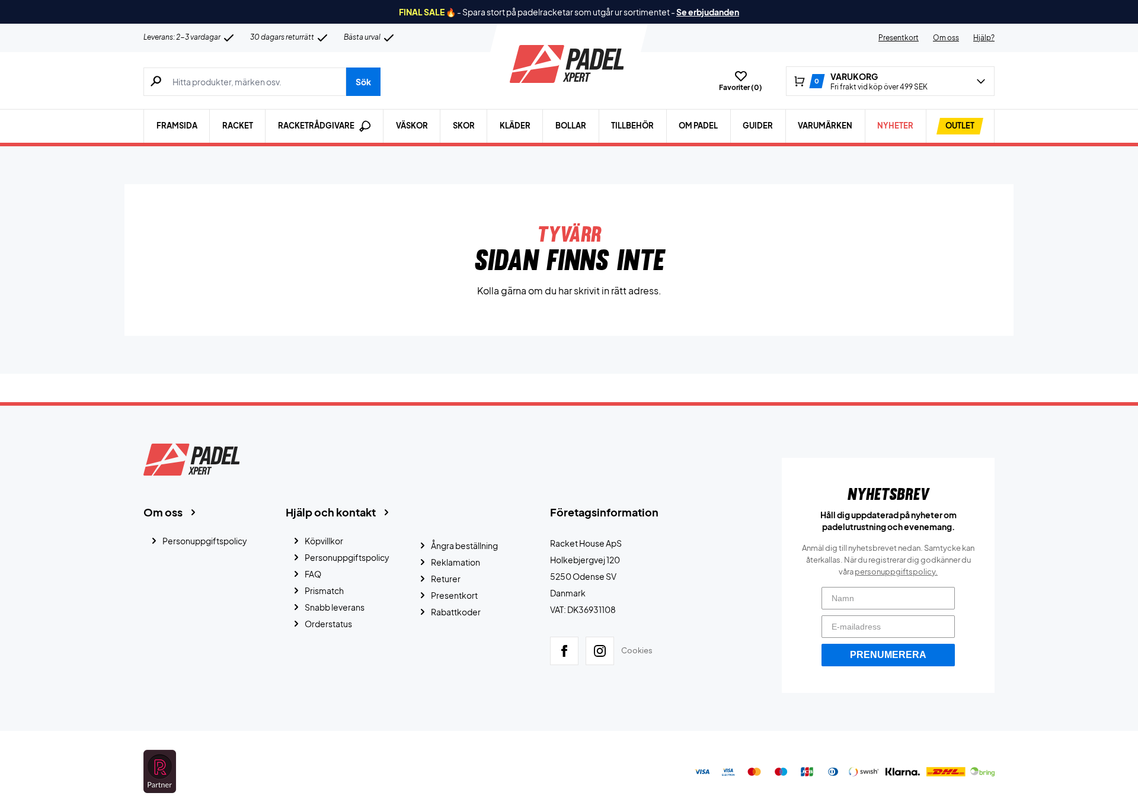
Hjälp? (984, 37)
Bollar (570, 125)
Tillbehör (632, 125)
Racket (237, 125)
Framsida (176, 125)
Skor (464, 125)
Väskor (412, 125)
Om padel (698, 125)
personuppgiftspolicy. (896, 571)
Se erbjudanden (707, 12)
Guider (758, 125)
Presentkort (898, 37)
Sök (363, 81)
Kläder (515, 125)
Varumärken (825, 125)
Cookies (637, 650)
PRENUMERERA (888, 655)
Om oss (946, 37)
